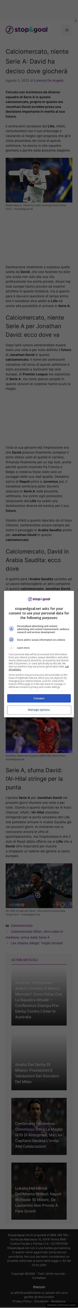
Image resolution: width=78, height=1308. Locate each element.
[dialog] (39, 654)
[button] (39, 648)
